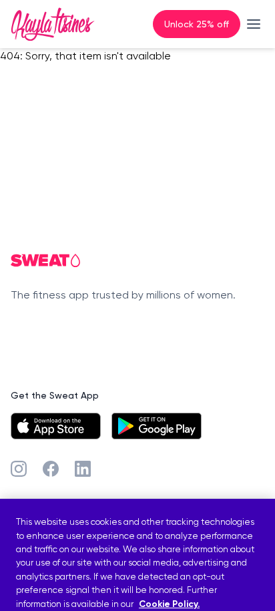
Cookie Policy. (169, 604)
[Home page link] (53, 24)
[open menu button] (253, 24)
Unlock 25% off (196, 23)
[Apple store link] (56, 426)
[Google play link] (156, 426)
